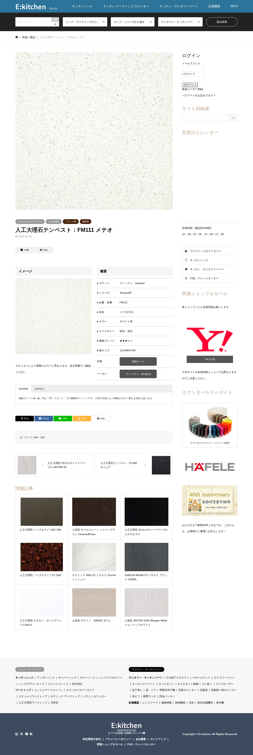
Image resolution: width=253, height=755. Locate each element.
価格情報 (166, 702)
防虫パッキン (167, 696)
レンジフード (150, 702)
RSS (31, 734)
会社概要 (141, 739)
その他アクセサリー (177, 677)
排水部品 (77, 683)
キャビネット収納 (188, 683)
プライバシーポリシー (118, 739)
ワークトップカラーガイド (205, 251)
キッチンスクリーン (143, 683)
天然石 (54, 702)
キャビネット (166, 683)
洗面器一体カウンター (224, 689)
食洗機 (220, 702)
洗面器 (204, 689)
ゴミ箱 (205, 683)
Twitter (21, 734)
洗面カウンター (187, 689)
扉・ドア (151, 689)
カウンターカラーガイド (30, 221)
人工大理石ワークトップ (33, 702)
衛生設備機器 (205, 702)
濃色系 (85, 221)
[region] (210, 340)
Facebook (26, 734)
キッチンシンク (82, 6)
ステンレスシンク (58, 683)
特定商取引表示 (92, 739)
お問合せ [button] (39, 388)
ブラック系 (70, 221)
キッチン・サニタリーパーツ (178, 6)
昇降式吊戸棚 (167, 689)
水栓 (191, 702)
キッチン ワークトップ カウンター (126, 6)
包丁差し (137, 689)
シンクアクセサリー (110, 677)
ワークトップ (23, 689)
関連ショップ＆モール (110, 744)
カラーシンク (87, 677)
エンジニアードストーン (48, 689)
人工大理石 (53, 221)
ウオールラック (201, 677)
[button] (210, 340)
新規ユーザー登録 (192, 89)
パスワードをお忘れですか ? (198, 95)
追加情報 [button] (23, 388)
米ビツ (136, 696)
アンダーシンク (46, 677)
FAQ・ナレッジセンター (204, 278)
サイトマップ (158, 739)
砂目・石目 (39, 437)
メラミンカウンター (94, 696)
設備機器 (214, 6)
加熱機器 (180, 702)
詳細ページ (138, 361)
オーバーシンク (67, 677)
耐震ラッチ (149, 696)
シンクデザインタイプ (32, 683)
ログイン (191, 55)
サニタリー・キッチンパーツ (145, 677)
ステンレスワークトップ (33, 696)
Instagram (16, 734)
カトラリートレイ (224, 677)
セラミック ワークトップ (65, 696)
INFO (234, 6)
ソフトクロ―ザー (223, 683)
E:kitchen (126, 725)
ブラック (28, 437)
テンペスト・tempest (138, 373)
